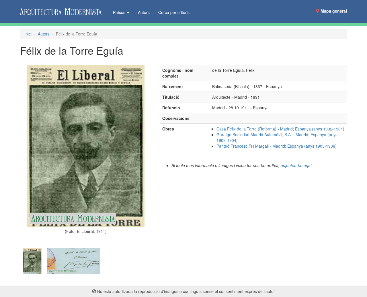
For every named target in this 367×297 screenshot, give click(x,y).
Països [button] (119, 12)
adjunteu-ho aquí (296, 165)
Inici (28, 34)
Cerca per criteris (174, 12)
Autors (144, 12)
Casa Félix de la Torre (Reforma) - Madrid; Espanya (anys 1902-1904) (280, 129)
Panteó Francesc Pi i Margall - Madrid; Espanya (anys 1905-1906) (276, 146)
